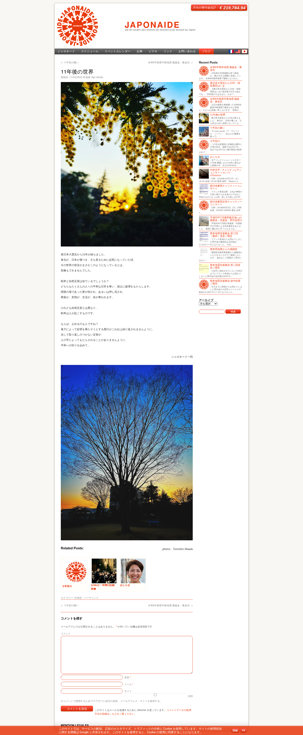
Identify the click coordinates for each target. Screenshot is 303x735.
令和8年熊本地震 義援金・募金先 (226, 68)
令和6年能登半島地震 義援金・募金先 (170, 62)
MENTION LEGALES (75, 725)
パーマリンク (91, 597)
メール (128, 684)
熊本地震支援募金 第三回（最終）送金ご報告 (224, 234)
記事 (140, 51)
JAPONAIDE (152, 24)
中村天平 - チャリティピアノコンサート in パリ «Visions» (226, 173)
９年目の (215, 141)
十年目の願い (70, 62)
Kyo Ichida (97, 77)
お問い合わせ (187, 51)
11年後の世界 (217, 114)
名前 (127, 677)
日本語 (244, 51)
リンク (168, 51)
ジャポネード (66, 51)
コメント (66, 633)
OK (243, 730)
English (238, 51)
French (231, 51)
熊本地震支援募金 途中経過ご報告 (225, 282)
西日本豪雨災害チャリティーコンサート (226, 203)
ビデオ (153, 51)
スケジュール (90, 51)
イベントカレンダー (118, 51)
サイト (128, 691)
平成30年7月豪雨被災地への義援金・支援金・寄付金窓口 (226, 219)
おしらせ (215, 157)
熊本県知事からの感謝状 (223, 249)
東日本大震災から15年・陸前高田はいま (225, 84)
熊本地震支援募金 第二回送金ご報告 (225, 266)
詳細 (235, 730)
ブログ (206, 51)
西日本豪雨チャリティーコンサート (226, 187)
